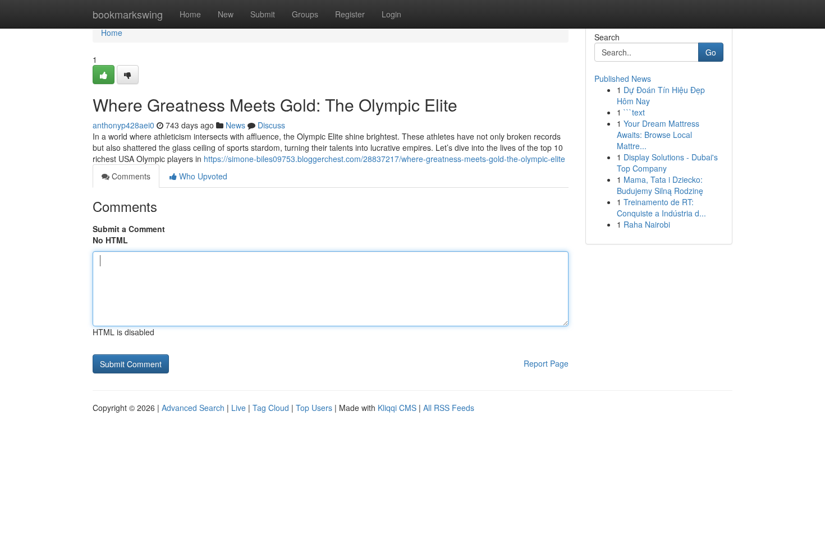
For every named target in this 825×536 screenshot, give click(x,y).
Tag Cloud (271, 407)
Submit (262, 14)
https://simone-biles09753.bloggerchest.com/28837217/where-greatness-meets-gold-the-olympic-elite (384, 158)
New (225, 14)
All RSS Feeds (448, 407)
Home (190, 14)
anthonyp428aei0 (123, 125)
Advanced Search (193, 407)
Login (391, 14)
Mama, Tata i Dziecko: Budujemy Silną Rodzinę (660, 185)
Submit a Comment (129, 228)
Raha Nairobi (647, 224)
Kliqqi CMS (397, 407)
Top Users (314, 407)
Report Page (546, 363)
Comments (129, 176)
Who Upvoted (202, 176)
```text (634, 112)
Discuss (271, 125)
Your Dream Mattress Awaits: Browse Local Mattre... (658, 134)
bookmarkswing (128, 14)
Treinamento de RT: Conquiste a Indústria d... (661, 207)
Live (238, 407)
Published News (622, 78)
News (235, 125)
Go (710, 52)
